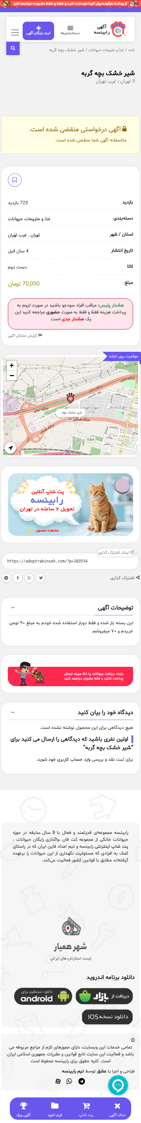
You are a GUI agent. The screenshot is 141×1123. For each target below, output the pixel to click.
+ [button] (12, 365)
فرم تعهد (55, 1115)
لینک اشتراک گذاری (114, 552)
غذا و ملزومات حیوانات (106, 50)
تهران (125, 81)
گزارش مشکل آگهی (23, 335)
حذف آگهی (117, 1115)
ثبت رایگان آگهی (38, 33)
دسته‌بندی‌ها (70, 33)
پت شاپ (86, 1115)
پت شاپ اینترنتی (111, 846)
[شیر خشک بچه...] (70, 399)
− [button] (12, 375)
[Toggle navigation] (14, 32)
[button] (70, 608)
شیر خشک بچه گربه (108, 73)
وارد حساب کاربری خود (70, 759)
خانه (131, 50)
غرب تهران (106, 81)
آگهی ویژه (23, 1115)
